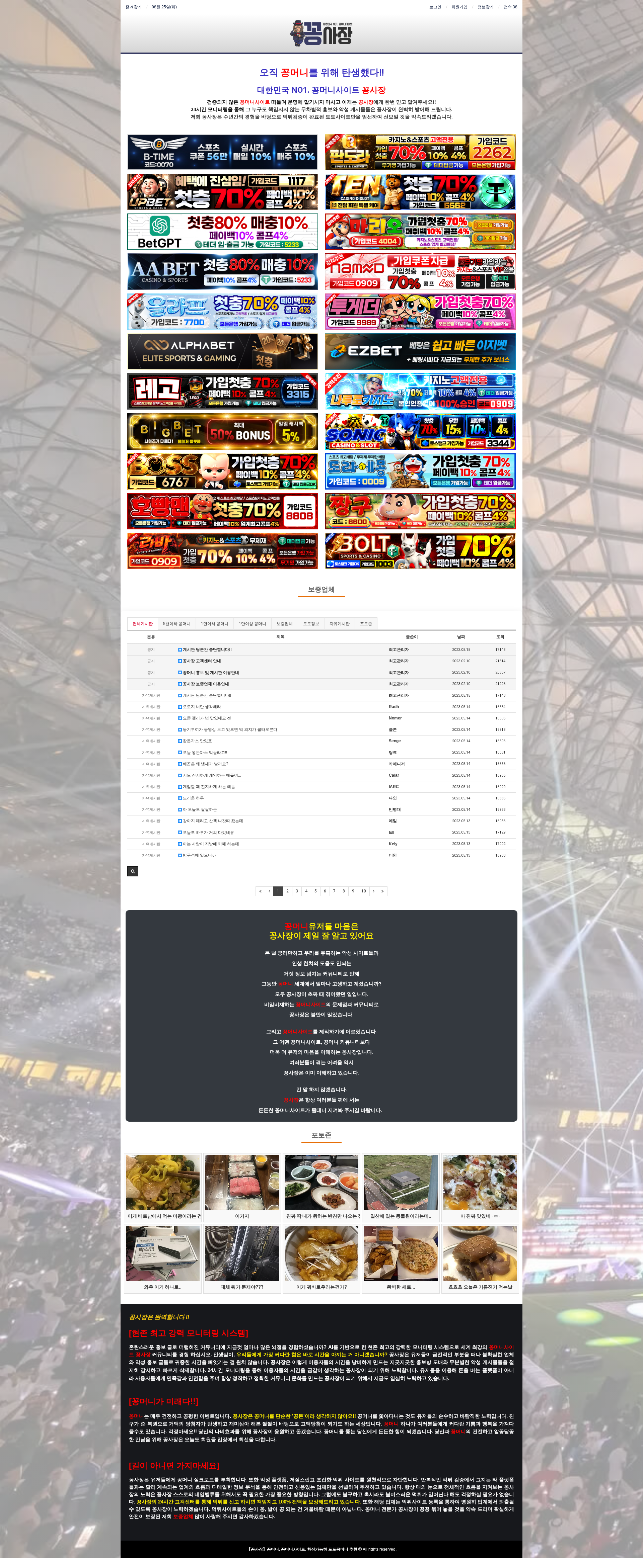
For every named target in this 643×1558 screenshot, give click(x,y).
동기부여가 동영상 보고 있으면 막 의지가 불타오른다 (229, 729)
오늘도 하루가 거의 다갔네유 (208, 832)
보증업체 (321, 589)
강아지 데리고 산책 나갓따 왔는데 (212, 820)
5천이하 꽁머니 (177, 623)
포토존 (366, 623)
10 (363, 891)
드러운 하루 (193, 798)
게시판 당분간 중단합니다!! (207, 649)
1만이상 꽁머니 (252, 623)
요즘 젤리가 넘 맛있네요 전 (206, 718)
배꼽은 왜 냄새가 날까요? (205, 764)
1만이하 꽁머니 (214, 623)
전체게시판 (143, 623)
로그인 (435, 7)
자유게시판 (340, 623)
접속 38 (510, 7)
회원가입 (459, 7)
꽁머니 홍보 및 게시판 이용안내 (210, 672)
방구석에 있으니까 (199, 855)
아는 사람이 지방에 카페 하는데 (210, 844)
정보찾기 (486, 7)
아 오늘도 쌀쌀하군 (199, 809)
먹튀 (288, 116)
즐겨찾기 (134, 7)
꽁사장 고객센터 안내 (201, 661)
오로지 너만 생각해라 (201, 706)
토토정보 (311, 623)
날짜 (461, 636)
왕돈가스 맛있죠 (197, 741)
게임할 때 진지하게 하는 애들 (208, 786)
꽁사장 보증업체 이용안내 (205, 684)
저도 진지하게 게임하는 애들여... (211, 775)
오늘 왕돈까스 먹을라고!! (204, 752)
